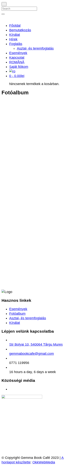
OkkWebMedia (43, 462)
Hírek (13, 39)
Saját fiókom (18, 67)
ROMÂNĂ (16, 62)
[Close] (4, 4)
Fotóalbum (17, 313)
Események (18, 53)
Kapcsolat (16, 57)
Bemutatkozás (20, 30)
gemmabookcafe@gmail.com (31, 354)
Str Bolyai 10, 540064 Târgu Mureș (36, 344)
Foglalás (15, 44)
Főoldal (15, 25)
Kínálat (14, 35)
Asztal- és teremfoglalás (35, 48)
